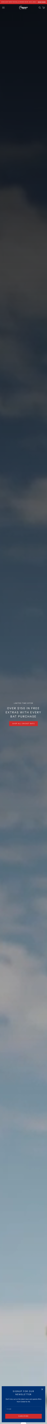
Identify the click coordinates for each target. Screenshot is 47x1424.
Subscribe (23, 1416)
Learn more (23, 726)
